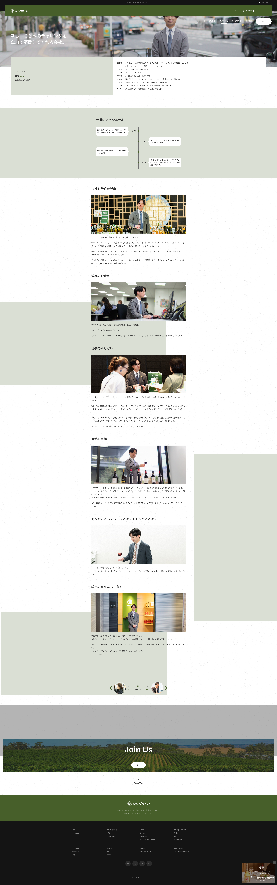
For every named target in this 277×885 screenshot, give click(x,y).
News (108, 851)
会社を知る (213, 21)
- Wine (108, 833)
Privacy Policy (179, 848)
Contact (143, 848)
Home (74, 829)
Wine (142, 829)
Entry (264, 21)
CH (267, 3)
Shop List (75, 851)
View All (138, 689)
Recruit (108, 854)
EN (263, 3)
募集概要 (249, 21)
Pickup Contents (180, 829)
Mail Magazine (145, 851)
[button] (263, 11)
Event (176, 836)
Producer (75, 848)
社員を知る (224, 21)
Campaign (178, 839)
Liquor (142, 833)
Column (177, 833)
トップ (203, 21)
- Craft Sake (110, 836)
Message (75, 833)
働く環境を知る (237, 21)
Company (109, 848)
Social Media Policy (181, 851)
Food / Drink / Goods (147, 839)
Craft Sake (144, 836)
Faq (73, 854)
